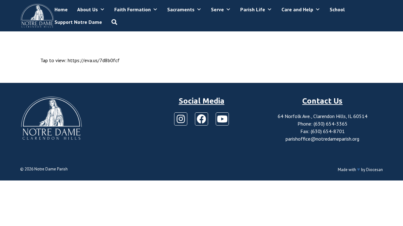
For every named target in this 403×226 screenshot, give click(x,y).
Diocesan (374, 169)
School (337, 9)
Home (61, 9)
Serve (217, 9)
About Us (87, 9)
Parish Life (252, 9)
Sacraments (181, 9)
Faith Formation (132, 9)
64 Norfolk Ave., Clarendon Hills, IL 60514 (322, 116)
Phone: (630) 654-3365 (323, 124)
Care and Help (297, 9)
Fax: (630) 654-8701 (322, 131)
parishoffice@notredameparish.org (322, 139)
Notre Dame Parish (51, 169)
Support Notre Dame (78, 22)
